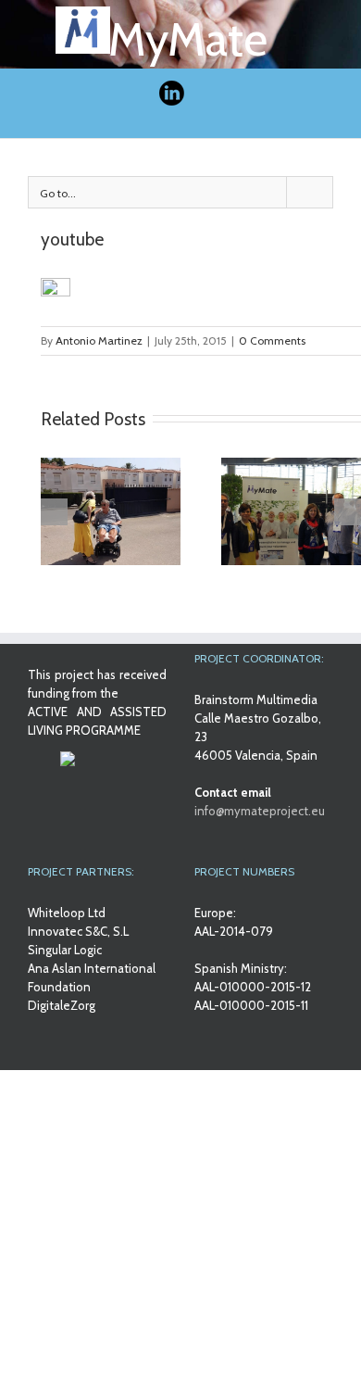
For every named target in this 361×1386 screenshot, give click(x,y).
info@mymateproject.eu (259, 810)
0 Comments (272, 340)
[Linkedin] (171, 94)
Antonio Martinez (99, 340)
